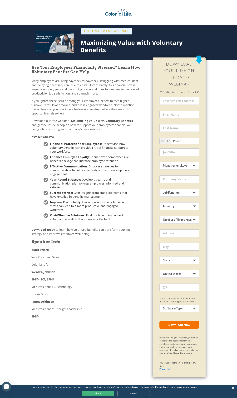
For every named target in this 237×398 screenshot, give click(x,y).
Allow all (98, 393)
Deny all (133, 393)
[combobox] (165, 141)
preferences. (193, 387)
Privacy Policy (166, 369)
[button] (6, 387)
